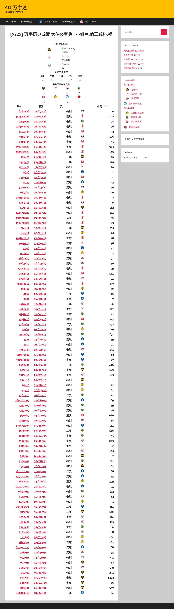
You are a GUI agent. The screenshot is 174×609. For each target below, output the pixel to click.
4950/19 (24, 243)
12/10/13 (40, 334)
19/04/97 (40, 522)
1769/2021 (22, 197)
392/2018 (23, 283)
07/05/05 (40, 430)
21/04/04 (40, 450)
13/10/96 (40, 532)
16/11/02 (40, 466)
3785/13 (24, 349)
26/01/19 (40, 268)
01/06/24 (40, 146)
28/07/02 (40, 476)
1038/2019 (22, 238)
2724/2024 (22, 146)
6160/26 (24, 111)
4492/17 (24, 309)
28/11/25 (40, 126)
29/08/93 (40, 567)
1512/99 (24, 496)
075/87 (24, 587)
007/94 (24, 562)
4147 (26, 298)
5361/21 (24, 202)
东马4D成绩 (67, 21)
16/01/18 (40, 283)
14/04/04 (40, 456)
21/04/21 (40, 207)
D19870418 (22, 592)
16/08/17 (40, 298)
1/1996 (24, 537)
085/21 (24, 192)
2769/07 (24, 420)
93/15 (25, 329)
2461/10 (24, 395)
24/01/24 (40, 151)
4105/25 (24, 131)
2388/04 (24, 440)
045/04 (24, 456)
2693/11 (24, 364)
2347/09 (24, 405)
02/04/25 (40, 141)
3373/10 (24, 374)
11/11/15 (40, 324)
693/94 (24, 557)
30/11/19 (40, 227)
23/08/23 (40, 162)
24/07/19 (40, 248)
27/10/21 (40, 192)
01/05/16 (40, 319)
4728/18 (24, 278)
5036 (26, 172)
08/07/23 (40, 172)
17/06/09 (40, 405)
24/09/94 (40, 552)
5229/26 (24, 121)
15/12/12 (40, 354)
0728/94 (24, 552)
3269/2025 (22, 126)
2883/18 (24, 273)
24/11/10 (40, 369)
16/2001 (24, 481)
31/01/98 (40, 511)
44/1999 (24, 501)
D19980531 (22, 506)
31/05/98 (40, 506)
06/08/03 (40, 461)
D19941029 (22, 547)
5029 (26, 182)
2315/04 (24, 445)
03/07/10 (40, 380)
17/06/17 (40, 304)
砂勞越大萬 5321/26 (133, 68)
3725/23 (24, 177)
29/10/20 (40, 212)
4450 (26, 248)
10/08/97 (40, 516)
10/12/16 (40, 314)
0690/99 (23, 491)
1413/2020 (22, 212)
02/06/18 (40, 278)
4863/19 (24, 263)
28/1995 (24, 542)
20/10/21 (40, 197)
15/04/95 (40, 542)
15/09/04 (40, 440)
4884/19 (24, 258)
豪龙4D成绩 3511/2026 (134, 51)
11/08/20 (40, 222)
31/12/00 (40, 486)
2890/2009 (22, 400)
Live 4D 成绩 (10, 21)
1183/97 (24, 522)
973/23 (24, 157)
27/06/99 (40, 491)
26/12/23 (40, 157)
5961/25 (24, 136)
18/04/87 (40, 592)
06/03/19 (40, 263)
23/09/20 (40, 217)
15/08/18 (40, 273)
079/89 (24, 577)
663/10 (24, 369)
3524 (26, 339)
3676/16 (24, 314)
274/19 (24, 227)
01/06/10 (40, 385)
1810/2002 (22, 471)
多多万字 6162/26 (132, 55)
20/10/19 (40, 238)
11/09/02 (40, 471)
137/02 (25, 466)
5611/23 (24, 167)
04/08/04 (40, 445)
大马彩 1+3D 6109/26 (133, 59)
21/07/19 (40, 253)
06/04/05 (40, 435)
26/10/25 (40, 131)
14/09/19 (40, 243)
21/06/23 (40, 182)
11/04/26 (40, 116)
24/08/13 (40, 339)
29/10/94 (40, 547)
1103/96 (24, 532)
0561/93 (24, 567)
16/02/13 (40, 349)
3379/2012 (22, 359)
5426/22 (24, 187)
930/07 (24, 415)
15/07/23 (40, 167)
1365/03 (24, 461)
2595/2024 (22, 151)
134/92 (24, 572)
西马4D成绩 (26, 21)
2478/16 (24, 319)
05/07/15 (40, 329)
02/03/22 (40, 187)
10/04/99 (40, 501)
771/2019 (23, 268)
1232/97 (24, 516)
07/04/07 (40, 420)
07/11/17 (40, 288)
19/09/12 (40, 359)
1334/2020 (22, 222)
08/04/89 (40, 582)
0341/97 (24, 527)
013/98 (24, 511)
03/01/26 (40, 121)
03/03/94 (40, 557)
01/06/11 (40, 364)
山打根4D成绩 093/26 (134, 63)
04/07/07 (40, 415)
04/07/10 (40, 374)
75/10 (25, 385)
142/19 (24, 233)
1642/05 (24, 435)
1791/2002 (22, 476)
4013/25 (24, 141)
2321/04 (24, 450)
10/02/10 (40, 395)
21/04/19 (40, 258)
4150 (26, 293)
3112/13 (24, 334)
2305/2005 (22, 425)
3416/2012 (22, 354)
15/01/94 (40, 562)
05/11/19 (40, 233)
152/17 (25, 288)
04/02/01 (40, 481)
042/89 (24, 582)
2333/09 (24, 410)
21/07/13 (40, 344)
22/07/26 (40, 111)
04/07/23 (40, 177)
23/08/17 (40, 293)
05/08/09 (40, 400)
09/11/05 (40, 425)
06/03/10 (40, 390)
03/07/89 (40, 577)
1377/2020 (22, 217)
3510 (26, 344)
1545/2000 (22, 486)
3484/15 (24, 324)
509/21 (24, 207)
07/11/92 (40, 572)
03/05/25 (40, 136)
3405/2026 (22, 116)
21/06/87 (40, 587)
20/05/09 (40, 410)
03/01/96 (40, 537)
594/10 (24, 380)
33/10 (25, 390)
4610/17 (24, 304)
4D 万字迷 (16, 7)
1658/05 (24, 430)
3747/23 (24, 162)
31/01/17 (40, 309)
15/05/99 (40, 496)
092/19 (24, 253)
